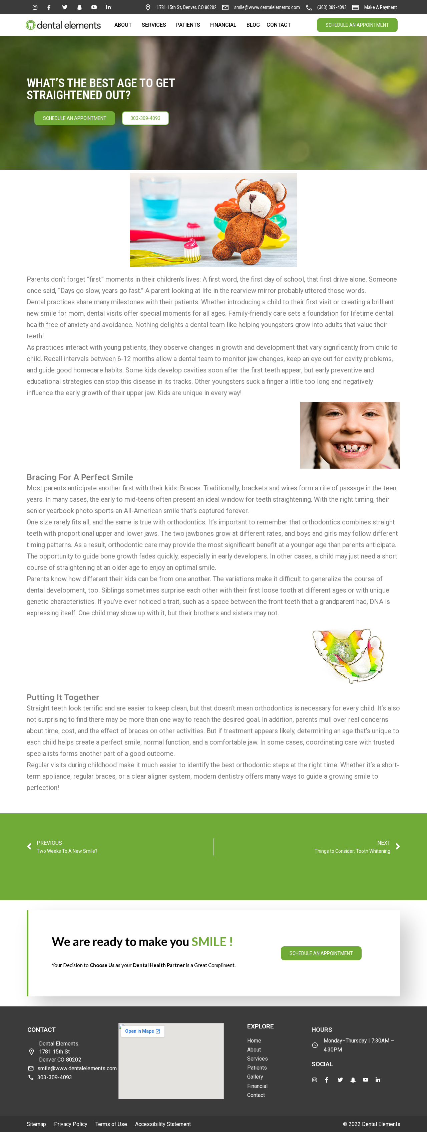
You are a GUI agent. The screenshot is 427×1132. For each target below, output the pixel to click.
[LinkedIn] (109, 7)
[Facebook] (51, 7)
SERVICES (154, 25)
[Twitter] (65, 7)
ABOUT (123, 25)
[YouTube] (95, 7)
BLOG (253, 25)
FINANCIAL (223, 25)
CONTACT (279, 25)
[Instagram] (36, 7)
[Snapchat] (80, 7)
